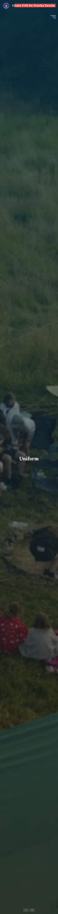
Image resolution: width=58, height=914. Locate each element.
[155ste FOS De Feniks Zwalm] (6, 5)
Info (32, 910)
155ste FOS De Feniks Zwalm (33, 5)
